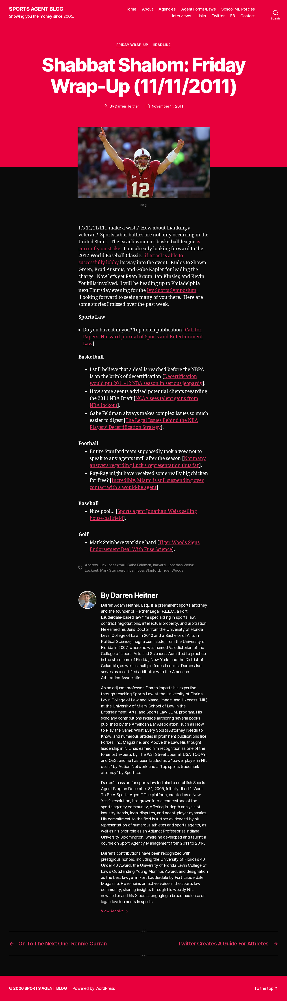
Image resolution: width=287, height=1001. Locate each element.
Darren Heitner (127, 106)
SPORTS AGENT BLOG (36, 9)
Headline (162, 45)
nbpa (139, 570)
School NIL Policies (238, 9)
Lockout (91, 570)
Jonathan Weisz (180, 565)
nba (130, 570)
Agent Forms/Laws (198, 9)
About (147, 9)
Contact (247, 15)
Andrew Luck (96, 565)
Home (131, 9)
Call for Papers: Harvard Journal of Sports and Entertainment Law (143, 337)
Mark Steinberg (113, 570)
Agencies (167, 9)
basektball (117, 565)
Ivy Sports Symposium (171, 291)
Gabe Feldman (139, 565)
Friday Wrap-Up (132, 45)
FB (232, 15)
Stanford (153, 570)
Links (201, 15)
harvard (159, 565)
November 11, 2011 (167, 106)
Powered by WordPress (93, 988)
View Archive (114, 911)
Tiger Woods (172, 570)
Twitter (218, 15)
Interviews (181, 15)
